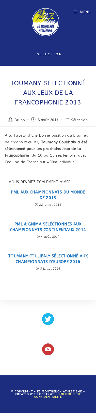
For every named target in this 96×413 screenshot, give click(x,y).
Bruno (20, 120)
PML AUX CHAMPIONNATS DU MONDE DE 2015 (48, 195)
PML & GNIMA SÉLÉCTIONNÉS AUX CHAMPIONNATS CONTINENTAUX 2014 (48, 227)
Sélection (79, 120)
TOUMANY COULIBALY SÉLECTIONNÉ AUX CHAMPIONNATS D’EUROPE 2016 (48, 259)
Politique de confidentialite (57, 395)
